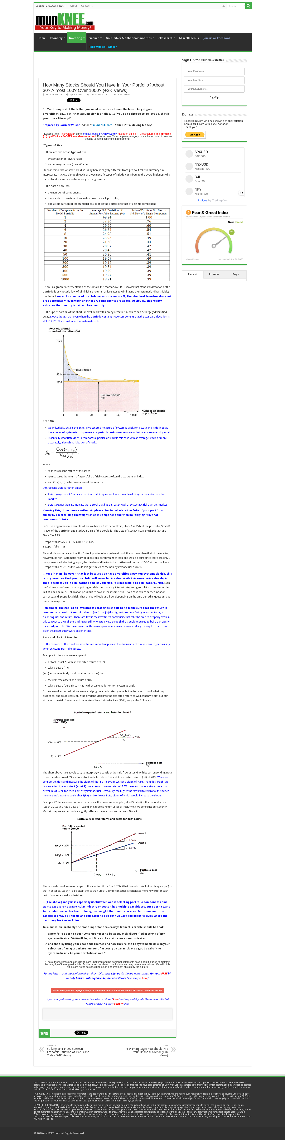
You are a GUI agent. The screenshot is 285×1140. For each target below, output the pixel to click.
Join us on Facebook (217, 38)
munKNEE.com (102, 125)
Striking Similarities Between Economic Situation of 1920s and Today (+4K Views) (68, 1050)
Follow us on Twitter (103, 46)
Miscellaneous (189, 38)
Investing (75, 38)
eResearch (165, 38)
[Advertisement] (107, 68)
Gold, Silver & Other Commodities (129, 38)
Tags (235, 274)
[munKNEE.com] (65, 20)
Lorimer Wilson (54, 94)
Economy (56, 38)
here (145, 978)
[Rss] (223, 6)
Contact (85, 5)
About (73, 5)
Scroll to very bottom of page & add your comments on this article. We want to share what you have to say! (107, 990)
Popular (214, 274)
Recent (193, 274)
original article (90, 133)
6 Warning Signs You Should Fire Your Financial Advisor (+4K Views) (147, 1050)
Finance (94, 38)
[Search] (248, 6)
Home (42, 38)
